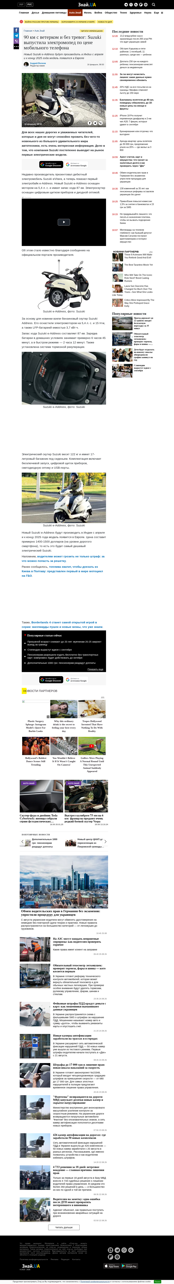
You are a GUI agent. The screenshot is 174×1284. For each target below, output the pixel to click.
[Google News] (131, 1250)
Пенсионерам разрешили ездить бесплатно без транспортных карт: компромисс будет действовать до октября (62, 656)
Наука (147, 12)
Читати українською (92, 31)
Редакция (65, 1259)
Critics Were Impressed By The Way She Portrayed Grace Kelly (139, 303)
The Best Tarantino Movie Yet (138, 265)
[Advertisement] (64, 431)
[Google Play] (129, 1266)
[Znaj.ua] (87, 4)
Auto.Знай (75, 12)
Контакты (76, 1259)
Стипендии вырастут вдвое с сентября (49, 649)
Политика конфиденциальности (34, 1259)
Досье (35, 12)
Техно (123, 12)
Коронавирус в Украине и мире (78, 22)
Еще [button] (157, 12)
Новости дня (105, 22)
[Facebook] (16, 30)
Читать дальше (64, 1227)
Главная (24, 12)
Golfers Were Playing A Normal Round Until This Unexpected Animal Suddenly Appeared (92, 765)
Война (98, 12)
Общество (111, 12)
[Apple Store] (111, 1266)
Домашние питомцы (54, 12)
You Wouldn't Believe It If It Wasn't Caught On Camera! (63, 761)
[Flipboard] (141, 4)
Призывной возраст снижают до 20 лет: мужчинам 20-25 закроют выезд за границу (64, 643)
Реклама (54, 1259)
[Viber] (131, 4)
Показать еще (95, 669)
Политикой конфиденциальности (95, 1281)
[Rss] (136, 4)
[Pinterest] (145, 4)
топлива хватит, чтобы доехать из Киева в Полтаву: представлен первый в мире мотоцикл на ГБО (62, 571)
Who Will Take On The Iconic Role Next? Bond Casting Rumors (138, 278)
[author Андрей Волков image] (27, 64)
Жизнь (88, 12)
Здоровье (136, 12)
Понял (157, 1282)
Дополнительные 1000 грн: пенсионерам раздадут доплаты (61, 663)
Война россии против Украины (41, 22)
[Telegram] (126, 4)
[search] (153, 4)
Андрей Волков (38, 63)
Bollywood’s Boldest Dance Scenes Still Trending (35, 761)
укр (21, 4)
